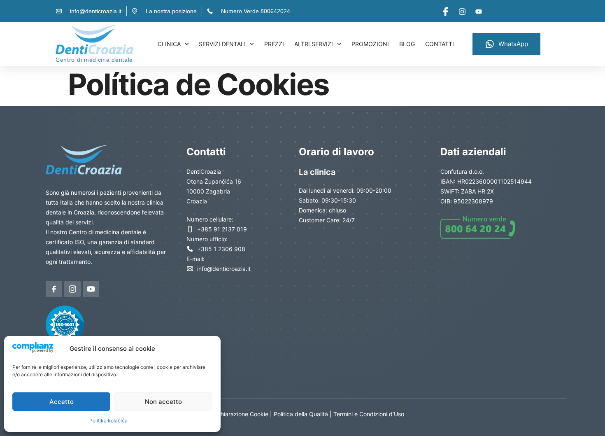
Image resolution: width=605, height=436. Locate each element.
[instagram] (462, 11)
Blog (407, 43)
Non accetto (163, 402)
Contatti (439, 43)
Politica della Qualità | (303, 413)
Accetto (61, 402)
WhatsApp (513, 44)
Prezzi (274, 43)
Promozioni (370, 43)
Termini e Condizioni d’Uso (368, 413)
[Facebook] (445, 11)
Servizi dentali (222, 43)
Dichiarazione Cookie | (243, 413)
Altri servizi (313, 43)
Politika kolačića (108, 420)
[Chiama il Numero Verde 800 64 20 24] (481, 227)
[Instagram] (72, 289)
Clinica (169, 43)
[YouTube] (478, 11)
